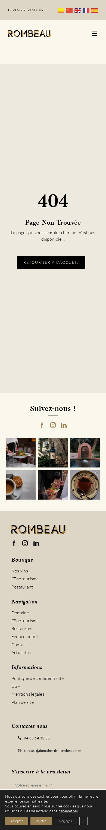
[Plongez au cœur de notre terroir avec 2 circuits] (53, 485)
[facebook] (42, 425)
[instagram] (53, 425)
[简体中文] (70, 10)
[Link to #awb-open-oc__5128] (94, 33)
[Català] (62, 10)
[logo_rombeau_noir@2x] (29, 32)
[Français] (87, 10)
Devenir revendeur (25, 10)
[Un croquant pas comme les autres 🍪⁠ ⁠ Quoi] (21, 485)
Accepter (17, 821)
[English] (78, 10)
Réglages (65, 821)
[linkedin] (64, 425)
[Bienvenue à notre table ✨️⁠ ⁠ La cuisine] (21, 452)
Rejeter (41, 821)
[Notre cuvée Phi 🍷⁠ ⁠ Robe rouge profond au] (53, 452)
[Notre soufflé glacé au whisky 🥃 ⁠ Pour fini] (85, 485)
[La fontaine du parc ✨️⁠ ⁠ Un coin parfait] (85, 452)
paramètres (68, 811)
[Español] (95, 10)
